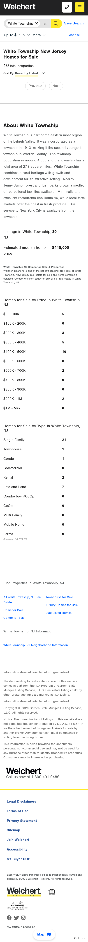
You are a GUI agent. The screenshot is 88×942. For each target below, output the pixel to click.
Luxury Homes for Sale (62, 605)
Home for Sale (13, 610)
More (36, 35)
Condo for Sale (13, 618)
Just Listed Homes (59, 613)
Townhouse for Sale (59, 597)
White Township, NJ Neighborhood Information (35, 645)
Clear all (74, 35)
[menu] (80, 7)
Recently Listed (26, 73)
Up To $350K (14, 35)
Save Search (74, 23)
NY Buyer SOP (18, 859)
